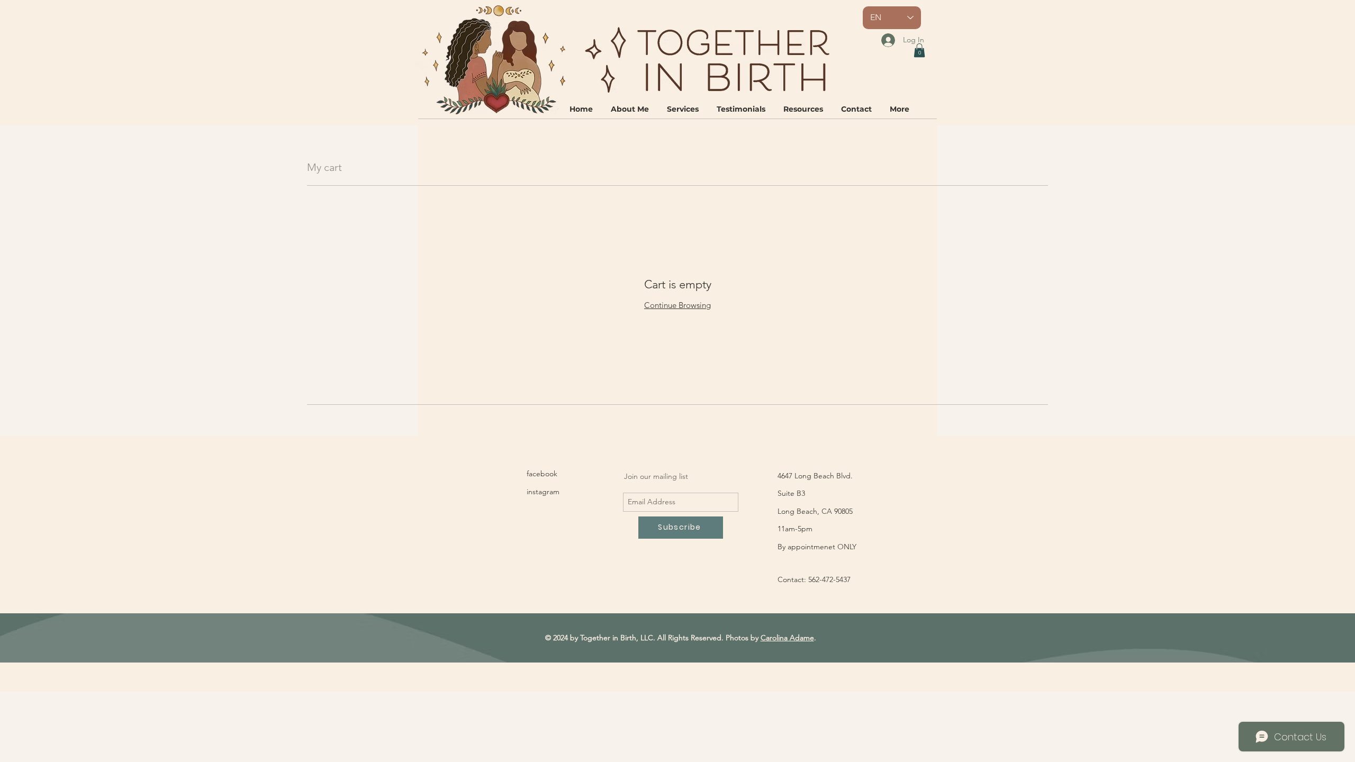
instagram (543, 491)
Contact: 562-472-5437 (814, 579)
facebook (542, 473)
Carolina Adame (787, 637)
